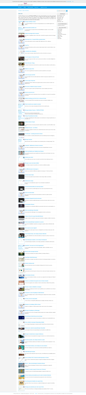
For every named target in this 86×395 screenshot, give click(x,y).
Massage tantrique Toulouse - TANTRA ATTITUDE (34, 110)
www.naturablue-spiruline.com (30, 27)
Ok (72, 1)
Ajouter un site (44, 7)
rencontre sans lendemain (62, 34)
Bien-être (27, 10)
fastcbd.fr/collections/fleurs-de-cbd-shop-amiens (34, 186)
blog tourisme (60, 33)
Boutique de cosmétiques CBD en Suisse (33, 304)
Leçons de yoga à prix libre (30, 74)
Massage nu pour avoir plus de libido (32, 163)
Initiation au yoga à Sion (29, 68)
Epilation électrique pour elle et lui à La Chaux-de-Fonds (35, 98)
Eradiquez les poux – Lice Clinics (31, 127)
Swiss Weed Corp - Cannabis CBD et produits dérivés (35, 39)
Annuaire (20, 10)
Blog (25, 7)
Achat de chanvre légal (29, 174)
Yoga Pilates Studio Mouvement (31, 257)
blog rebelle (59, 38)
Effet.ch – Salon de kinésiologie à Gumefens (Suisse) (35, 363)
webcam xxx (60, 31)
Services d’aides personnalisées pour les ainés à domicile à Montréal (38, 375)
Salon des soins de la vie (29, 92)
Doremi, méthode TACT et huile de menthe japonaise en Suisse (37, 357)
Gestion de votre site (61, 25)
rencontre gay (60, 29)
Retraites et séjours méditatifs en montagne (33, 286)
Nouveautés (30, 7)
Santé (23, 10)
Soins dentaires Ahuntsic (29, 275)
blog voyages (60, 30)
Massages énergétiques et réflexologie (32, 310)
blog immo (59, 32)
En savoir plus (69, 1)
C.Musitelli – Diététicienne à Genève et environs (34, 145)
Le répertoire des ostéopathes (30, 51)
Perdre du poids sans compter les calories (33, 104)
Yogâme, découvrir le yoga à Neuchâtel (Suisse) (34, 216)
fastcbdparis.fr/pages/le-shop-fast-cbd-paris (33, 198)
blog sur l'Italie (60, 36)
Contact (36, 393)
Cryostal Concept (28, 269)
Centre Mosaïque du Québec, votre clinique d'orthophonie (36, 239)
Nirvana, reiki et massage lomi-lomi (31, 251)
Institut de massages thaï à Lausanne (32, 33)
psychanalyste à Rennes (29, 204)
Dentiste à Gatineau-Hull (29, 263)
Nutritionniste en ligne (29, 180)
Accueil (19, 7)
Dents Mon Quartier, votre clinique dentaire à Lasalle (35, 339)
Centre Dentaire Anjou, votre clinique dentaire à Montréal (35, 233)
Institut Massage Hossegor (30, 351)
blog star (59, 37)
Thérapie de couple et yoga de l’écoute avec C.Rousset (35, 369)
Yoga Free (27, 45)
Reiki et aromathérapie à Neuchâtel (31, 210)
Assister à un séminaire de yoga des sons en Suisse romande (36, 280)
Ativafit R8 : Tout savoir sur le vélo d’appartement (34, 245)
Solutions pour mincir (29, 157)
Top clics (36, 7)
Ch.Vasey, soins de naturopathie (31, 298)
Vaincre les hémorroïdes (29, 192)
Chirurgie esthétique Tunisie (30, 21)
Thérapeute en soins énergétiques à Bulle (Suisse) (34, 292)
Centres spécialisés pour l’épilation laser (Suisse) (34, 151)
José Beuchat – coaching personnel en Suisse (34, 133)
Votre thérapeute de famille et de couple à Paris (34, 381)
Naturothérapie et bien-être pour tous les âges (33, 316)
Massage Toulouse (28, 139)
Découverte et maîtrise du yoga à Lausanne (33, 86)
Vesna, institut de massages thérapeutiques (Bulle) (34, 322)
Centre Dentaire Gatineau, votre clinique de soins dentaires (36, 345)
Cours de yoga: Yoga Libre (30, 80)
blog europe (59, 35)
